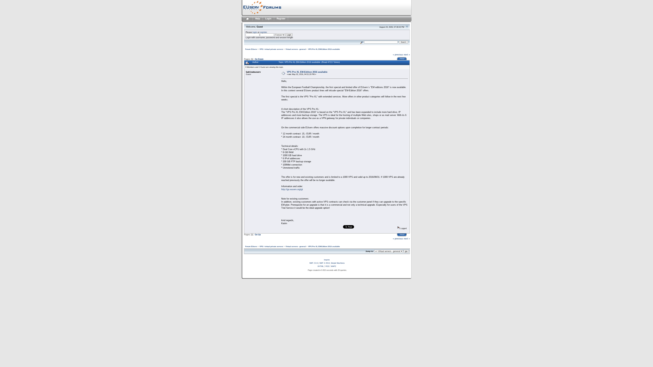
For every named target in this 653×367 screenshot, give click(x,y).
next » (407, 54)
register (263, 32)
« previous (398, 54)
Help (257, 18)
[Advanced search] (361, 42)
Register (281, 18)
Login (268, 18)
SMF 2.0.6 (313, 263)
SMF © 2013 (324, 263)
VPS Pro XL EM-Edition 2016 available (307, 72)
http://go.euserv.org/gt (292, 189)
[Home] (247, 19)
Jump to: (369, 251)
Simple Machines (338, 263)
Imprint (327, 260)
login (255, 32)
